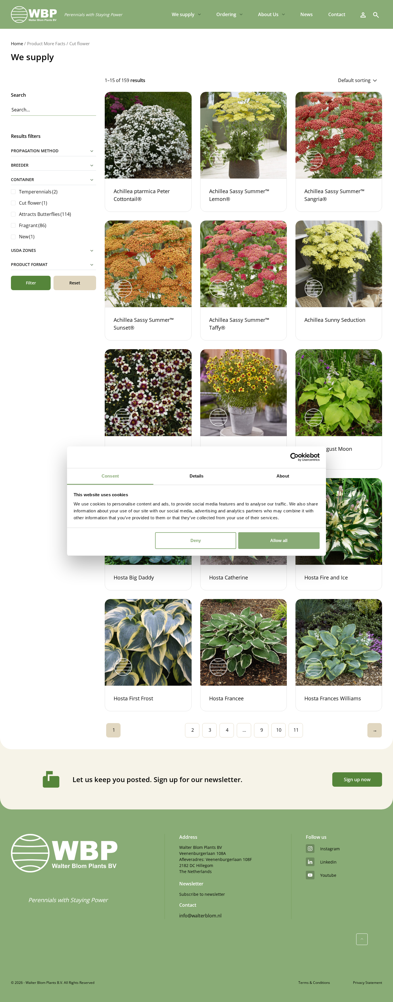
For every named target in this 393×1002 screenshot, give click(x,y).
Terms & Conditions (314, 982)
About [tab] (282, 476)
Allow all (278, 540)
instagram (330, 848)
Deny (195, 540)
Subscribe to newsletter (202, 894)
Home (17, 43)
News (306, 14)
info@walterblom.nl (200, 915)
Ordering (226, 14)
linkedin (328, 862)
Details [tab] (197, 476)
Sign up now (357, 779)
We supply (183, 14)
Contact (336, 14)
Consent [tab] (110, 476)
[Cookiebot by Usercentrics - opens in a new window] (294, 457)
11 (296, 730)
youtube (328, 875)
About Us (268, 14)
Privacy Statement (367, 982)
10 (278, 730)
